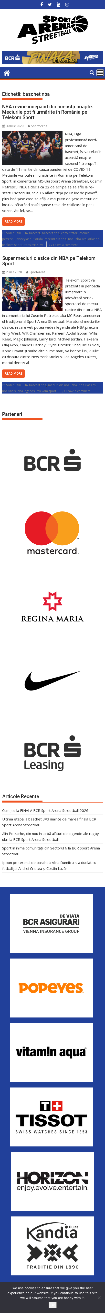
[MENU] (100, 72)
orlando (93, 239)
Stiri (18, 233)
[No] (98, 1297)
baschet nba (50, 233)
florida (38, 239)
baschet (34, 233)
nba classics (87, 385)
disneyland (24, 239)
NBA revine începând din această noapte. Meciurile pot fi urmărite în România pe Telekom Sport (47, 112)
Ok (53, 1305)
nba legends (26, 391)
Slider (10, 233)
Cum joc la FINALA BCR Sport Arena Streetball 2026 (45, 810)
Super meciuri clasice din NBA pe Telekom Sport (48, 261)
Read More (13, 221)
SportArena (39, 126)
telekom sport (12, 245)
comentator (69, 233)
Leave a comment (65, 245)
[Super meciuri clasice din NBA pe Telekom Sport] (32, 280)
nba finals (9, 391)
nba (71, 239)
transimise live (33, 245)
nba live (80, 239)
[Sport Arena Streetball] (6, 72)
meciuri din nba (55, 239)
